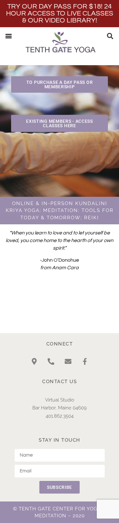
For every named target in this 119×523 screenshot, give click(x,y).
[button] (8, 35)
